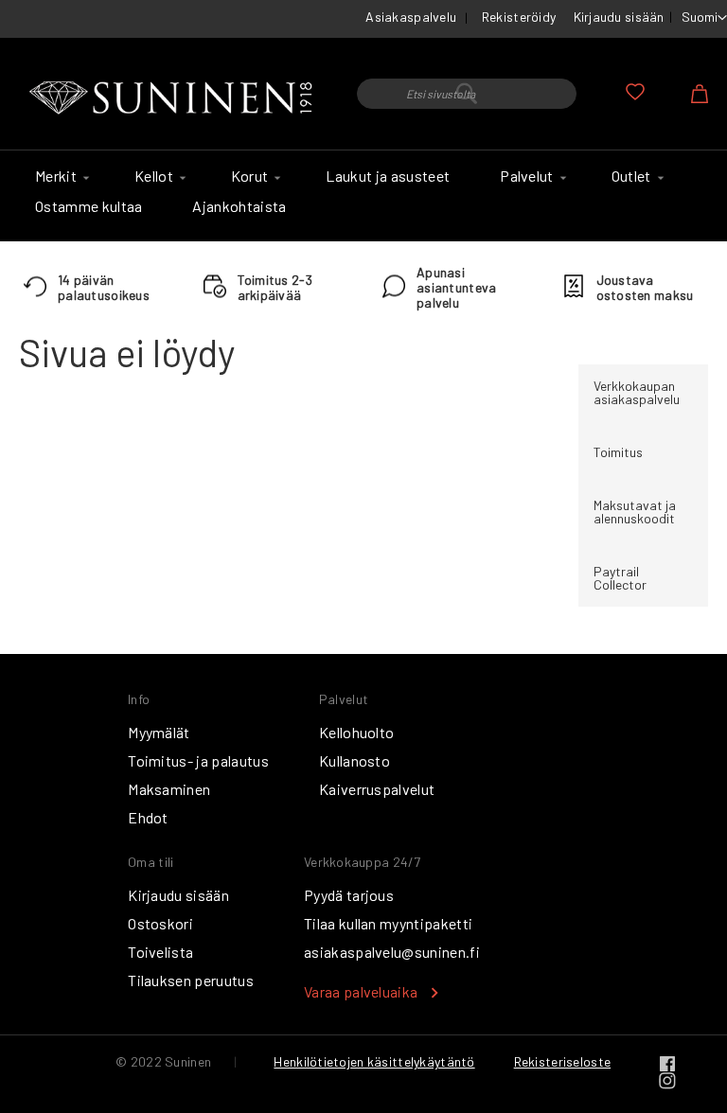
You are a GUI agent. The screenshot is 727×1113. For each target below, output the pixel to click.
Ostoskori (160, 923)
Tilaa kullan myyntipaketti (388, 923)
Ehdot (148, 817)
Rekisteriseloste (562, 1061)
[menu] (363, 196)
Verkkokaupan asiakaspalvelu (637, 392)
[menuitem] (60, 176)
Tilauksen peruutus (191, 980)
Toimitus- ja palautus (198, 760)
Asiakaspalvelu (410, 17)
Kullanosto (354, 760)
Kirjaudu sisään (619, 17)
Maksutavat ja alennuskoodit (635, 511)
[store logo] (173, 98)
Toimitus (618, 452)
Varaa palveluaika (360, 991)
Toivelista (160, 952)
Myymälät (159, 732)
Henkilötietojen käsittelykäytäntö (374, 1061)
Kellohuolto (357, 732)
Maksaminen (169, 789)
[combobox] (466, 94)
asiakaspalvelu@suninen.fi (392, 952)
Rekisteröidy (519, 17)
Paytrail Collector (620, 577)
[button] (704, 18)
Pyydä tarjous (349, 895)
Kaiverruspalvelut (376, 789)
